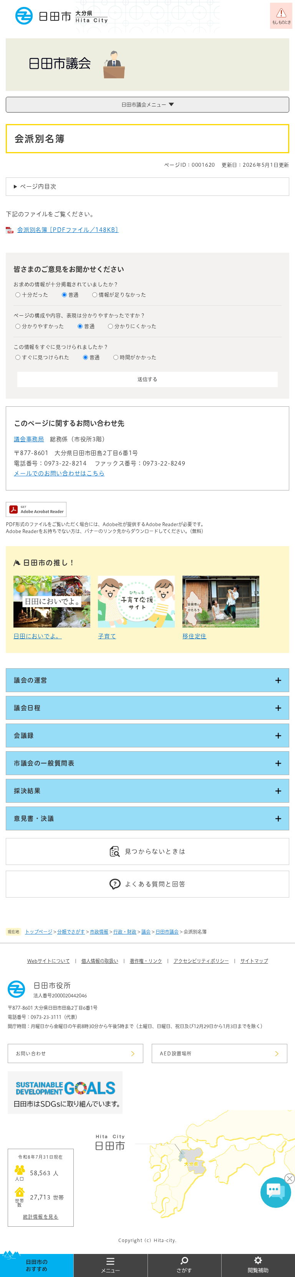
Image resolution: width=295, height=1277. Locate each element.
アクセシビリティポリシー (201, 961)
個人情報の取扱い (99, 961)
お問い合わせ (31, 1053)
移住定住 (194, 636)
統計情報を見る (40, 1216)
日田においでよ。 (37, 636)
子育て (107, 636)
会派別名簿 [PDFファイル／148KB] (68, 230)
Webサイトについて (48, 961)
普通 (73, 294)
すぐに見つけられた (46, 357)
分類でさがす (71, 931)
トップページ (38, 931)
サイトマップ (254, 961)
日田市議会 (167, 931)
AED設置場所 (176, 1053)
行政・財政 (124, 931)
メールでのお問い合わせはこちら (59, 473)
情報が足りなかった (122, 294)
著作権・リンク (146, 961)
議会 (146, 931)
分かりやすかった (43, 326)
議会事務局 (29, 439)
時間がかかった (138, 357)
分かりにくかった (135, 326)
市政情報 (99, 931)
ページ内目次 (38, 186)
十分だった (35, 294)
